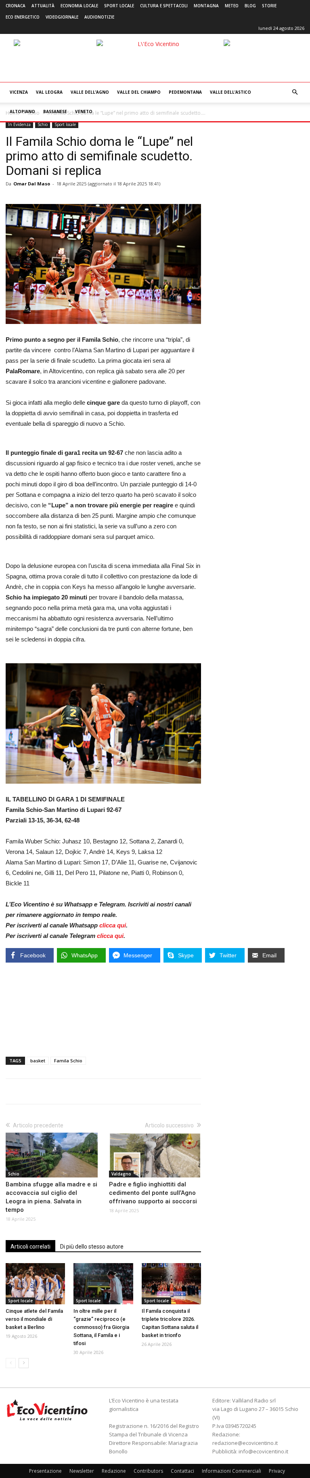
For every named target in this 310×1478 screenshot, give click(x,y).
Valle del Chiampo (139, 92)
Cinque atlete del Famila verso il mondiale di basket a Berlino (34, 1319)
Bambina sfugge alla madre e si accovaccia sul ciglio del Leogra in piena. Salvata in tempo (51, 1197)
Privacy (277, 1470)
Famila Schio (68, 1061)
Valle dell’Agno (90, 92)
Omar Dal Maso (31, 184)
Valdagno (121, 1174)
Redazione (114, 1470)
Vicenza (19, 92)
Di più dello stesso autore (92, 1246)
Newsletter (81, 1470)
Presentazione (45, 1470)
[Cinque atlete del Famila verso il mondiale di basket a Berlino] (35, 1283)
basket (37, 1061)
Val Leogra (49, 92)
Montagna (206, 5)
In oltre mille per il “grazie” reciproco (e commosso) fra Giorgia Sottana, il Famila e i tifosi (101, 1327)
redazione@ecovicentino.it (245, 1442)
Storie (269, 5)
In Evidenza (19, 124)
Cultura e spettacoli (164, 5)
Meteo (232, 5)
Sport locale (119, 5)
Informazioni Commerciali (231, 1470)
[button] (294, 92)
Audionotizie (99, 17)
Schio (43, 124)
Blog (250, 5)
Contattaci (182, 1470)
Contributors (148, 1470)
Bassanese (55, 111)
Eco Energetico (23, 17)
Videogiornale (62, 17)
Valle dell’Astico (230, 92)
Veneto (83, 111)
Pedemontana (185, 92)
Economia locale (79, 5)
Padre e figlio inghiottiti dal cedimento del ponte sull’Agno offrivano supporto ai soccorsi (153, 1193)
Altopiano (22, 111)
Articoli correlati (30, 1246)
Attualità (42, 5)
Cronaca (15, 5)
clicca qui (112, 925)
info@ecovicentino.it (263, 1451)
